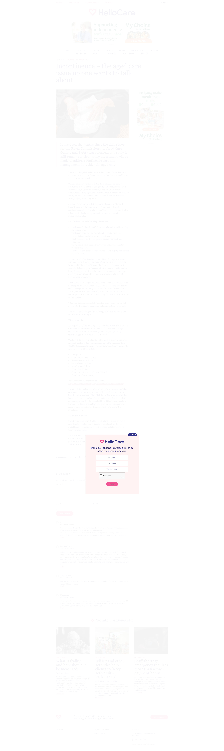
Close (132, 434)
